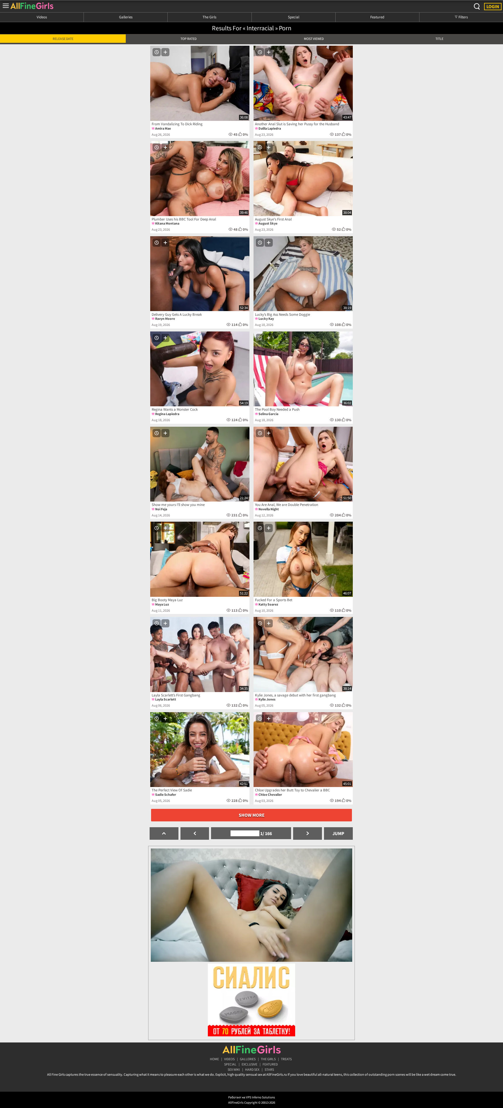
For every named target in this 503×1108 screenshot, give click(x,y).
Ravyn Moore (165, 318)
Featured (377, 17)
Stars (269, 1069)
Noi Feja (161, 509)
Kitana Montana (167, 223)
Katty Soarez (268, 604)
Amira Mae (163, 128)
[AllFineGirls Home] (251, 1049)
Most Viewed (314, 38)
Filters (463, 17)
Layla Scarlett (165, 699)
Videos (42, 17)
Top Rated (188, 38)
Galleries (125, 17)
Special (293, 17)
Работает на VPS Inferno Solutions (251, 1097)
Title (439, 38)
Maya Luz (162, 604)
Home (214, 1059)
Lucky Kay (266, 318)
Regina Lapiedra (167, 414)
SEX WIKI (234, 1069)
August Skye (267, 223)
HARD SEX (252, 1069)
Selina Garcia (268, 414)
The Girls (209, 17)
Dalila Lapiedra (269, 128)
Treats (286, 1059)
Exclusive (249, 1064)
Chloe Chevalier (270, 794)
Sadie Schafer (165, 794)
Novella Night (268, 509)
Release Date (63, 38)
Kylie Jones (266, 699)
